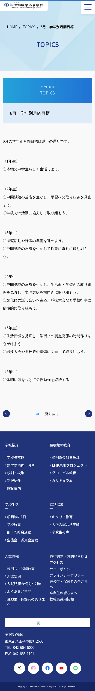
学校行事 (14, 524)
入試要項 (14, 576)
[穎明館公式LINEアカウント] (75, 668)
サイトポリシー (62, 568)
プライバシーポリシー (67, 575)
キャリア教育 (62, 516)
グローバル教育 (64, 472)
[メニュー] (88, 7)
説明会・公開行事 (21, 568)
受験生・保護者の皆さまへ (26, 601)
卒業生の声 (60, 532)
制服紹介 (14, 480)
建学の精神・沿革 (21, 465)
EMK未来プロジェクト (69, 465)
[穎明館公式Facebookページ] (47, 668)
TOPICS (29, 26)
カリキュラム (62, 480)
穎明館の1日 (16, 516)
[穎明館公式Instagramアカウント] (33, 668)
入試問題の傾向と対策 (24, 583)
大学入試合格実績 (66, 524)
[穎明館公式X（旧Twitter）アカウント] (19, 668)
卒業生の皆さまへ (63, 592)
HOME (12, 26)
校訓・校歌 (15, 472)
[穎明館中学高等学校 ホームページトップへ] (23, 5)
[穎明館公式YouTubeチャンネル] (61, 668)
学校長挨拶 (15, 457)
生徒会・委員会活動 (22, 539)
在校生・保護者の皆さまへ (69, 584)
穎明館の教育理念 (66, 457)
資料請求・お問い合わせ (69, 556)
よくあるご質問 (19, 591)
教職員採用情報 (62, 598)
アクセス (56, 562)
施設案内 (14, 488)
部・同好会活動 (19, 532)
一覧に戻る (50, 413)
